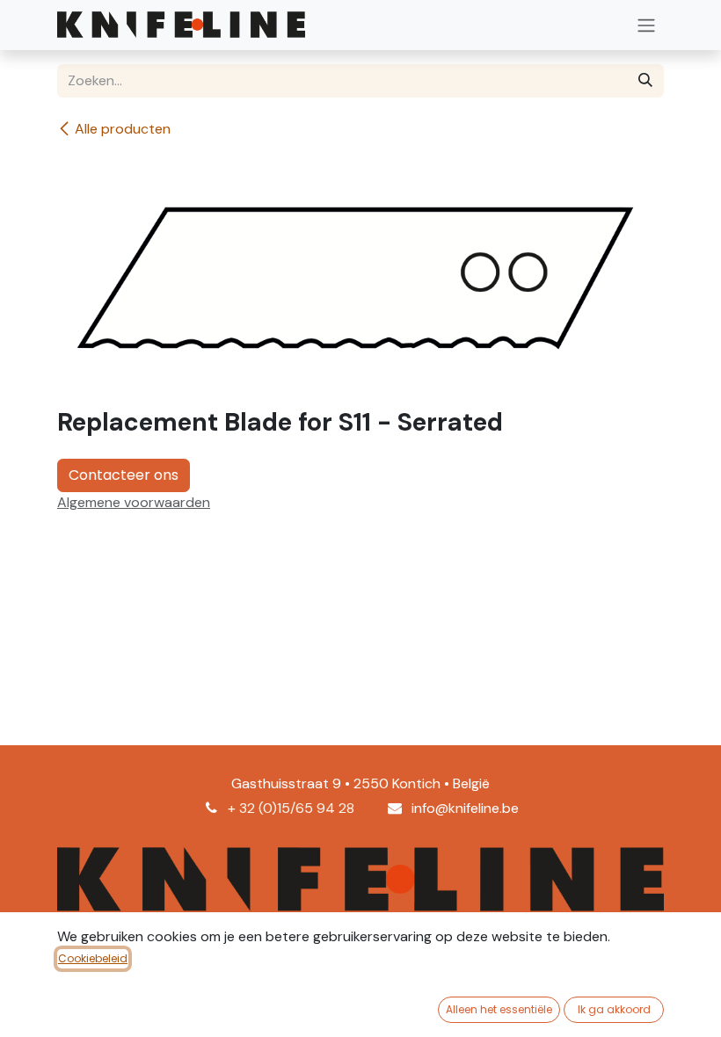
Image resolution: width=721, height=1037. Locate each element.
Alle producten (123, 129)
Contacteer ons (123, 475)
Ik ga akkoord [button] (614, 1009)
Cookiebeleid (92, 958)
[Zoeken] (645, 81)
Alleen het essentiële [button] (499, 1009)
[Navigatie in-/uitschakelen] (646, 25)
